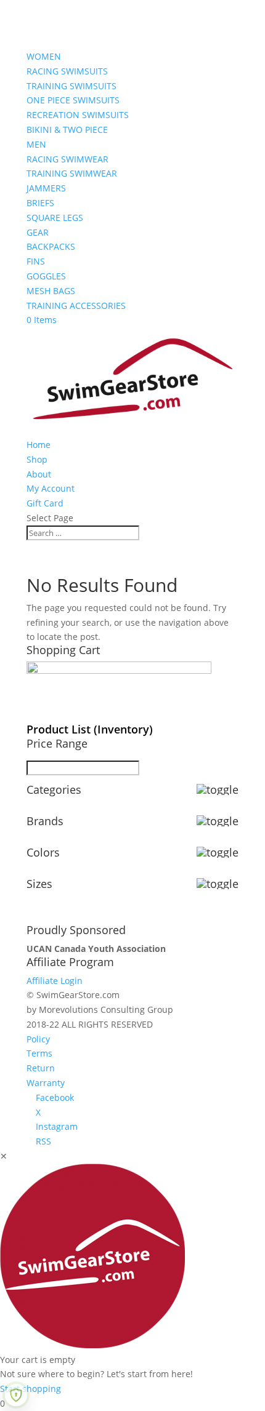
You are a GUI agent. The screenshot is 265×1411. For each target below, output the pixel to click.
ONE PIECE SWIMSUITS (73, 100)
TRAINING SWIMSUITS (71, 86)
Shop (36, 459)
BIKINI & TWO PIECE (67, 129)
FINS (35, 261)
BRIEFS (40, 203)
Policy (38, 1039)
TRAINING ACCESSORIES (76, 305)
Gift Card (44, 503)
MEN (36, 144)
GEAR (37, 232)
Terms (39, 1053)
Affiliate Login (54, 980)
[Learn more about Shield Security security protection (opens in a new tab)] (16, 1395)
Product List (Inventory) (89, 729)
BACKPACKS (50, 246)
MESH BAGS (50, 291)
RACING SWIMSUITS (67, 71)
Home (38, 444)
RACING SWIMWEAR (67, 159)
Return (40, 1068)
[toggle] (217, 789)
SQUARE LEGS (54, 217)
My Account (50, 488)
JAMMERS (46, 188)
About (38, 474)
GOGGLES (46, 276)
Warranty (45, 1083)
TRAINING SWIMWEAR (71, 173)
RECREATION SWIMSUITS (77, 115)
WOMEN (43, 56)
